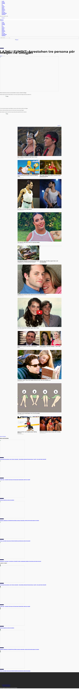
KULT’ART (3, 12)
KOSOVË (3, 2)
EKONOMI (3, 31)
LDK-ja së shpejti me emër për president (7, 500)
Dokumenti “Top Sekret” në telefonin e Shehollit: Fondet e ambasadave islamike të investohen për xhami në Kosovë (20, 561)
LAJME (3, 1)
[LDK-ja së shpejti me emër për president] (12, 497)
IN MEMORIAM (4, 13)
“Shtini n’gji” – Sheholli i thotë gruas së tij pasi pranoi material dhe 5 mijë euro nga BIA (15, 479)
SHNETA (3, 8)
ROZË (3, 5)
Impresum (3, 14)
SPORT (3, 7)
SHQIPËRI (3, 3)
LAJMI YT (3, 6)
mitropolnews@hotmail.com (6, 684)
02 (2, 4)
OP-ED (3, 11)
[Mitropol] (1, 19)
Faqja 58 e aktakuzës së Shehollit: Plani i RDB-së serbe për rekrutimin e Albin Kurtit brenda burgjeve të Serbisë (19, 520)
